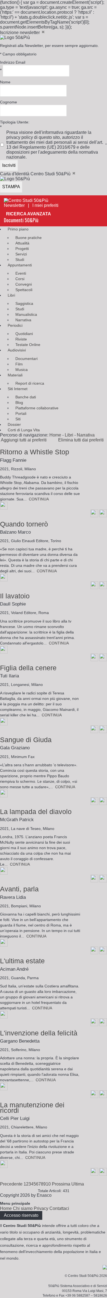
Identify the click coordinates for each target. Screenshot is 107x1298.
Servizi (21, 254)
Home (55, 435)
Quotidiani (24, 333)
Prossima (61, 1184)
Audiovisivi (17, 350)
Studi (19, 259)
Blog (19, 402)
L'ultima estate (22, 961)
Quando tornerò (24, 524)
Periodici (15, 325)
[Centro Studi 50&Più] (26, 200)
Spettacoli (23, 290)
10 (48, 1184)
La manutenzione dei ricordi (32, 1107)
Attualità (22, 243)
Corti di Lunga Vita (24, 430)
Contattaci (59, 1208)
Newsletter (14, 205)
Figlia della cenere (28, 668)
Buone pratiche (28, 237)
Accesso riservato (21, 1215)
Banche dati (25, 397)
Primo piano (18, 229)
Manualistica (26, 314)
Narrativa (23, 320)
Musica (21, 369)
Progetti (22, 248)
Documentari (26, 358)
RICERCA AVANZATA (28, 214)
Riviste (21, 339)
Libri (11, 295)
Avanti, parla (19, 889)
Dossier (14, 424)
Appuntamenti (20, 265)
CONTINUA (39, 499)
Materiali (15, 375)
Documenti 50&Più (21, 220)
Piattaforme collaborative (36, 408)
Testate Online (27, 344)
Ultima (77, 1184)
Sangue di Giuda (26, 740)
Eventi (20, 273)
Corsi (19, 279)
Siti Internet (17, 389)
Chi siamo (23, 1208)
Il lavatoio (15, 596)
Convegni (23, 284)
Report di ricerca (29, 383)
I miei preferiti (47, 205)
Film (19, 364)
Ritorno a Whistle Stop (34, 452)
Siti (18, 419)
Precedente (11, 1184)
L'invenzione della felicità (38, 1033)
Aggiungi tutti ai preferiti (25, 440)
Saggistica (24, 303)
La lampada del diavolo (36, 811)
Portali (20, 413)
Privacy (41, 1208)
